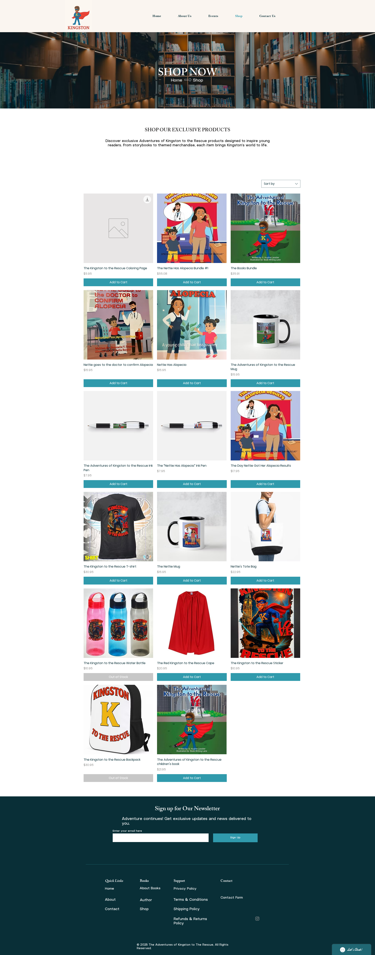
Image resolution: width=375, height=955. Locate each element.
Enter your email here (127, 831)
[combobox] (280, 184)
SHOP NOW (187, 74)
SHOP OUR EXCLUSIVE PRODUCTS (187, 130)
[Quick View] (118, 228)
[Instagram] (257, 918)
